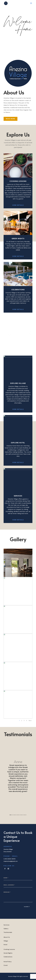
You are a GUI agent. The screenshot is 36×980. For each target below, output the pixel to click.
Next (30, 720)
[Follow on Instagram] (8, 868)
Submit (27, 906)
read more (10, 119)
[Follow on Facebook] (5, 868)
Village (6, 941)
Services (6, 925)
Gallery (6, 928)
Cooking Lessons (9, 949)
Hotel (5, 944)
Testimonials (8, 932)
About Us (7, 937)
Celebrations (8, 957)
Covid (5, 965)
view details (18, 205)
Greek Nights (8, 953)
